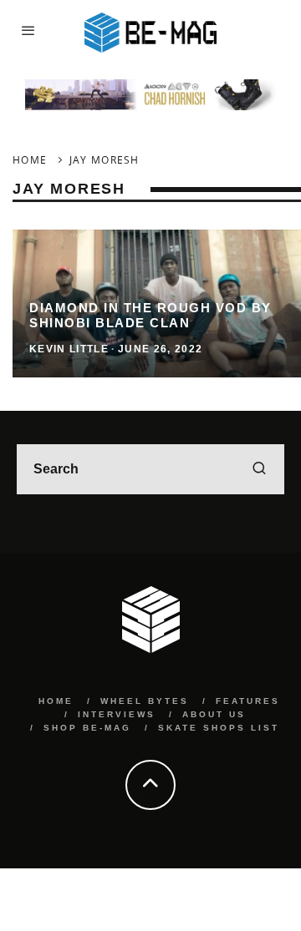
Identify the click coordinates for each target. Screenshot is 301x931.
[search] (259, 469)
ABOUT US (214, 714)
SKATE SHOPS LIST (218, 727)
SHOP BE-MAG (87, 727)
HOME (56, 701)
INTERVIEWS (117, 714)
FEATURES (248, 701)
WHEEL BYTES (144, 701)
